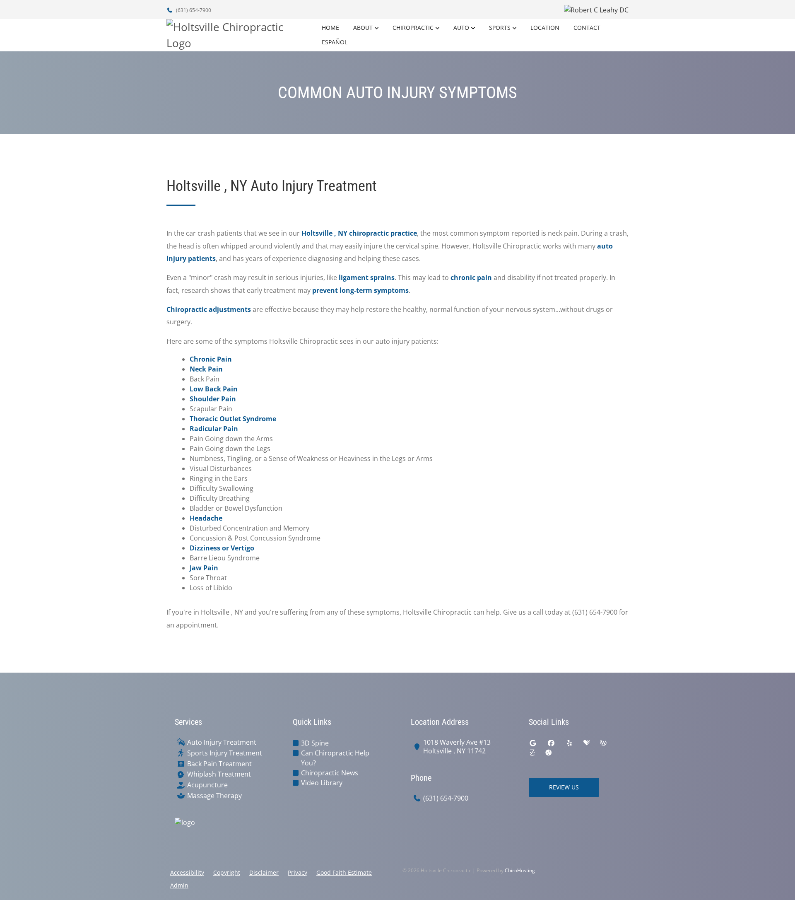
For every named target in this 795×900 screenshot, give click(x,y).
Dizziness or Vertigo (222, 548)
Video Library (321, 782)
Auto (461, 27)
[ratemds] (548, 753)
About (363, 27)
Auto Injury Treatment (221, 742)
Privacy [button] (297, 872)
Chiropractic (413, 27)
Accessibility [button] (187, 872)
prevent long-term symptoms (360, 290)
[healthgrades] (586, 743)
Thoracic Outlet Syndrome (233, 418)
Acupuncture (207, 785)
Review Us (564, 787)
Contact (586, 27)
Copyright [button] (226, 872)
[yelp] (569, 743)
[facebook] (551, 743)
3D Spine (315, 743)
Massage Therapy (214, 795)
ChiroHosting (520, 870)
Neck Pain (206, 369)
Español (334, 42)
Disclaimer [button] (264, 872)
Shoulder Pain (213, 398)
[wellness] (603, 743)
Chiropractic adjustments (208, 309)
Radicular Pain (214, 428)
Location (544, 27)
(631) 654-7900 (193, 10)
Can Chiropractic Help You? (335, 757)
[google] (533, 743)
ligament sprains (367, 277)
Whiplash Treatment (219, 774)
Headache (206, 518)
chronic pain (471, 277)
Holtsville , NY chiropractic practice (359, 233)
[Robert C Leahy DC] (515, 9)
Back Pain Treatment (219, 764)
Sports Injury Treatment (224, 753)
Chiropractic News (329, 772)
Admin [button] (179, 885)
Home (330, 27)
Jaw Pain (204, 567)
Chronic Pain (211, 359)
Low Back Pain (214, 388)
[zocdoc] (532, 753)
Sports (500, 27)
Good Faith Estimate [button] (344, 872)
